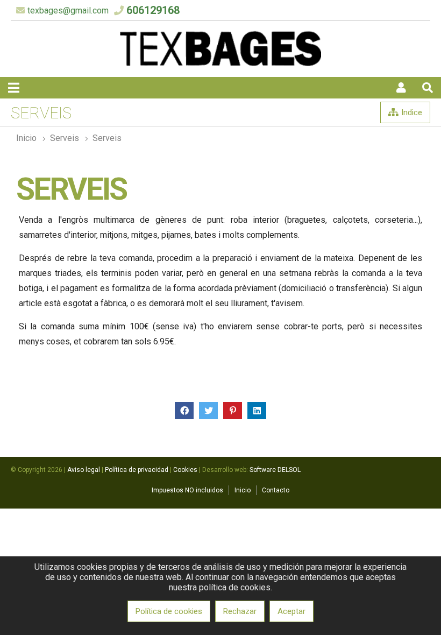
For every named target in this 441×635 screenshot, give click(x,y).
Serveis (107, 138)
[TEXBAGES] (220, 64)
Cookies (185, 470)
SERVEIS (64, 138)
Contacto (275, 490)
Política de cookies (169, 611)
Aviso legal (83, 470)
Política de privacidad (136, 470)
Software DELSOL (275, 470)
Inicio (26, 138)
